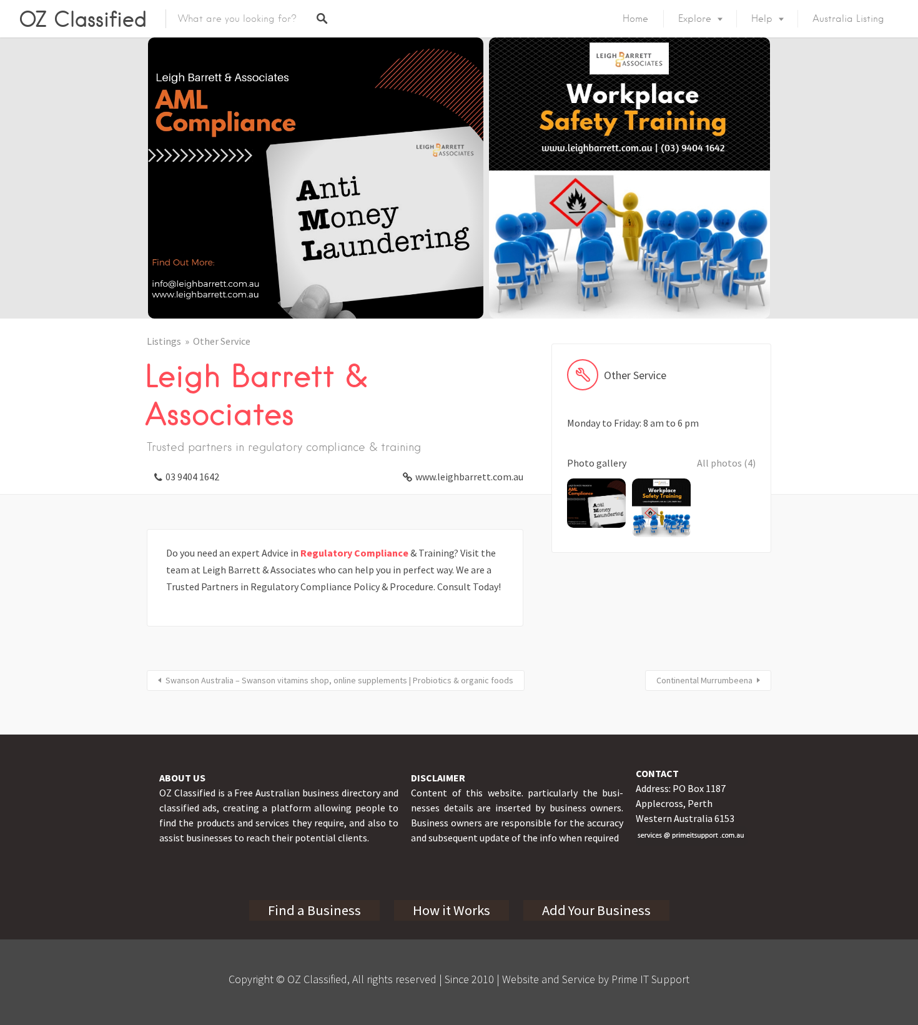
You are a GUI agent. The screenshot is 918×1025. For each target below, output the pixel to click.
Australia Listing (848, 18)
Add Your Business (596, 910)
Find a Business (314, 910)
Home (635, 18)
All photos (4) (726, 463)
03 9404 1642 (192, 476)
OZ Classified (83, 18)
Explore (694, 18)
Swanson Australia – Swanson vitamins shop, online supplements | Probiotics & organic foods (339, 680)
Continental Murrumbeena (704, 680)
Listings (164, 341)
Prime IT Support (650, 979)
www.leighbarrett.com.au (469, 476)
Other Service (221, 341)
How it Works (451, 910)
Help (761, 18)
